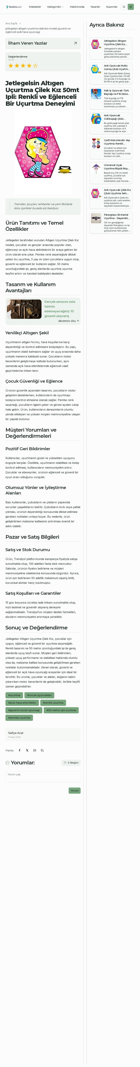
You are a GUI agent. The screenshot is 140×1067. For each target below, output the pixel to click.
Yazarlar (95, 6)
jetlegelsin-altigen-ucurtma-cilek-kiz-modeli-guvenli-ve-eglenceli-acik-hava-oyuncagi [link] (38, 30)
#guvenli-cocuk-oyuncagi (24, 710)
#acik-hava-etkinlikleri (22, 702)
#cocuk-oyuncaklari (39, 695)
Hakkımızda (77, 6)
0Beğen (73, 762)
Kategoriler (54, 6)
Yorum (75, 790)
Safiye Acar (16, 733)
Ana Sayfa (11, 23)
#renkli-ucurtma (53, 702)
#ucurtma (14, 695)
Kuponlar (111, 6)
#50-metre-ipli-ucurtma (61, 710)
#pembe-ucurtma (19, 717)
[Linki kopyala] (42, 750)
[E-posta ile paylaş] (35, 750)
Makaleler (35, 6)
